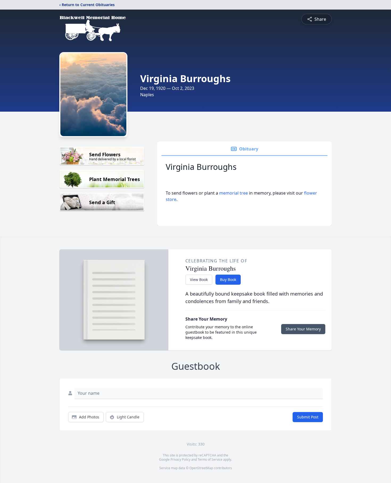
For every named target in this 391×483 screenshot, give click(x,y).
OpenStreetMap (201, 468)
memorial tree (233, 193)
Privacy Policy (180, 459)
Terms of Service (210, 459)
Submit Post (307, 416)
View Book (199, 279)
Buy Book (228, 279)
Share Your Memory (303, 328)
